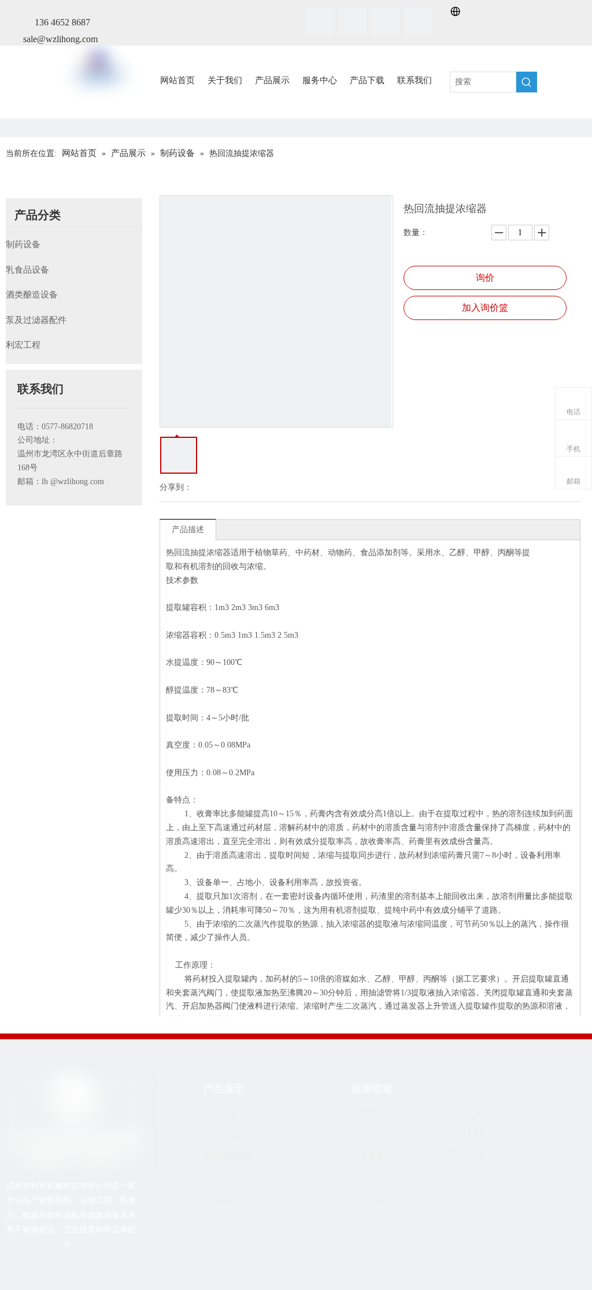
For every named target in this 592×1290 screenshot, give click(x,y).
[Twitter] (385, 22)
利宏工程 (23, 345)
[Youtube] (418, 22)
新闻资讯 (367, 1198)
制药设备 (23, 244)
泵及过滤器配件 (36, 320)
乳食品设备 (27, 269)
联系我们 (466, 1154)
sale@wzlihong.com (60, 39)
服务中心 (367, 1177)
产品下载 (466, 1132)
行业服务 (367, 1135)
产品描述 (188, 529)
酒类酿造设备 (32, 294)
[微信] (56, 1272)
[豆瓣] (74, 1272)
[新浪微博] (92, 1272)
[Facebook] (319, 22)
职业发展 (466, 1111)
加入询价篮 (485, 308)
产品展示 (367, 1156)
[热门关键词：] (526, 82)
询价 (485, 277)
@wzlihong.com (77, 481)
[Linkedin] (352, 22)
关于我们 (367, 1114)
